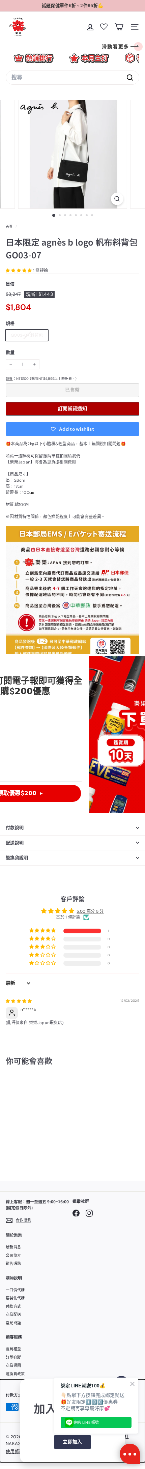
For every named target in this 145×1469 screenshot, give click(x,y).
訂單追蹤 (13, 1357)
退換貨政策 (15, 1374)
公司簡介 (13, 1255)
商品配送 (13, 1314)
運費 (9, 378)
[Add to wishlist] (48, 1089)
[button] (19, 270)
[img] (19, 1001)
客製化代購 (15, 1298)
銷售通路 (13, 1263)
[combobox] (72, 77)
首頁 (10, 226)
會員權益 (13, 1349)
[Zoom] (117, 199)
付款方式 (13, 1306)
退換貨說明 (17, 857)
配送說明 (15, 843)
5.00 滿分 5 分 (90, 911)
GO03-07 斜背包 (29, 336)
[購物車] (119, 27)
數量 (10, 352)
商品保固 (13, 1365)
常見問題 (13, 1323)
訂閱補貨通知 (72, 408)
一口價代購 (15, 1290)
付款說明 (15, 827)
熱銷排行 (33, 58)
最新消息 (13, 1247)
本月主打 (89, 58)
